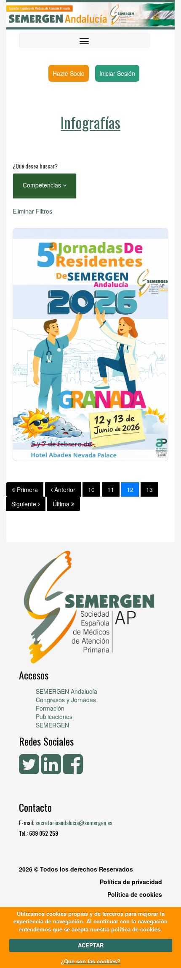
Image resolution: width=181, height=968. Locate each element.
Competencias (43, 185)
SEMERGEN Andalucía (66, 691)
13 (149, 489)
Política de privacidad (131, 881)
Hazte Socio (69, 73)
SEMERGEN (52, 725)
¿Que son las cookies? (90, 961)
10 (91, 489)
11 (110, 489)
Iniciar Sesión (117, 73)
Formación (50, 708)
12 (130, 489)
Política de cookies (134, 894)
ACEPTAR (91, 945)
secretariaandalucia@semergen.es (73, 822)
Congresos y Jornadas (66, 699)
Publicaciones (54, 716)
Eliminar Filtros (32, 211)
